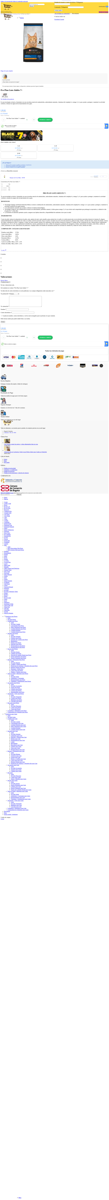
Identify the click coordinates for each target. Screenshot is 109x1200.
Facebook (57, 19)
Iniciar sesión (58, 10)
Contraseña (61, 7)
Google (62, 19)
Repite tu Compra (103, 12)
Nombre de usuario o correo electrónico (68, 2)
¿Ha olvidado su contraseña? (62, 13)
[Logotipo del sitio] (7, 11)
